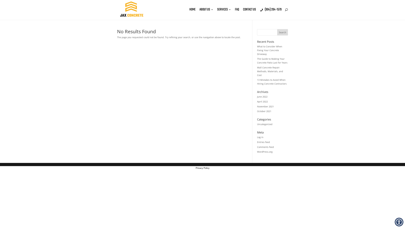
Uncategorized (264, 124)
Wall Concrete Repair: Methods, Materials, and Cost (270, 71)
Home (192, 10)
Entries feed (263, 142)
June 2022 (262, 96)
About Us (204, 10)
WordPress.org (265, 151)
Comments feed (265, 147)
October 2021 (264, 111)
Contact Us (249, 10)
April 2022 (262, 101)
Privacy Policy (202, 168)
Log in (260, 137)
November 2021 (265, 106)
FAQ (237, 10)
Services (222, 10)
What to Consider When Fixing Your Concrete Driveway (269, 50)
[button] (399, 222)
